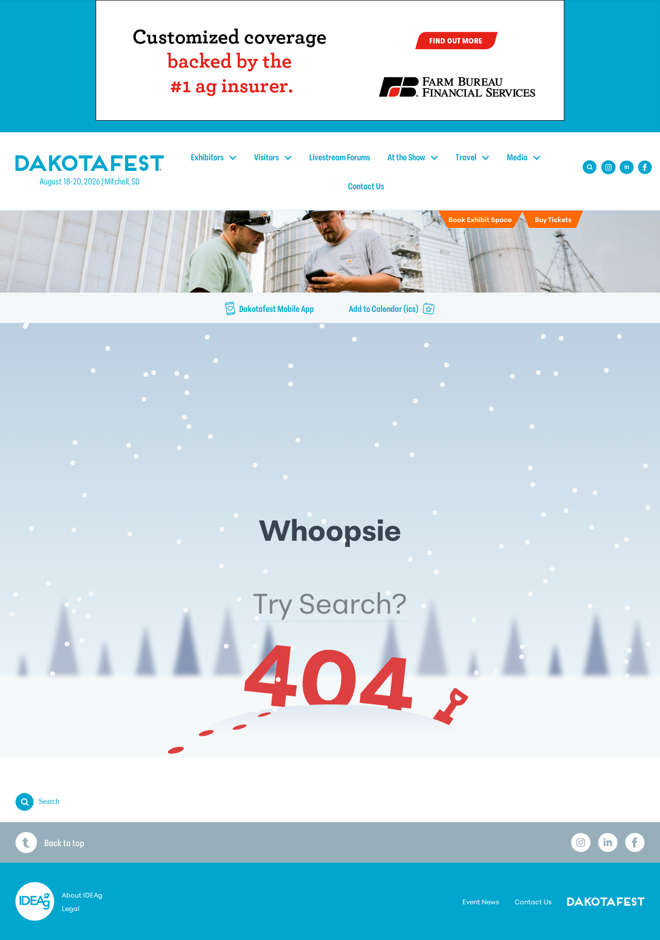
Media (518, 156)
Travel (467, 156)
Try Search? (330, 601)
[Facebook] (645, 167)
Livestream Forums (339, 156)
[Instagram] (608, 167)
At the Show (407, 156)
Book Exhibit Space (480, 219)
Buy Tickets (553, 219)
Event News (480, 901)
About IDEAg (82, 894)
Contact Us (366, 185)
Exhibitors (208, 156)
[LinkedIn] (607, 842)
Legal (70, 908)
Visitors (267, 156)
